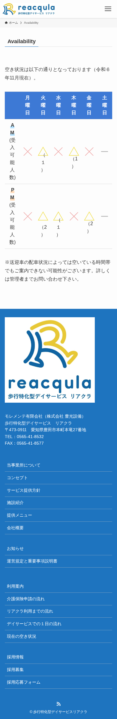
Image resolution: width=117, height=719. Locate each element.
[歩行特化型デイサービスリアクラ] (28, 9)
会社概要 (15, 527)
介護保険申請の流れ (26, 598)
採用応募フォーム (23, 682)
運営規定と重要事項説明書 (32, 561)
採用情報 (15, 657)
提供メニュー (19, 515)
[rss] (58, 704)
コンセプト (17, 477)
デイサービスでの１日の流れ (34, 623)
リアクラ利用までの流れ (30, 611)
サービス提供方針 (23, 490)
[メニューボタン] (108, 9)
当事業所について (23, 465)
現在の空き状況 (21, 636)
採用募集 (15, 669)
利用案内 (15, 586)
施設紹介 (15, 502)
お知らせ (15, 548)
